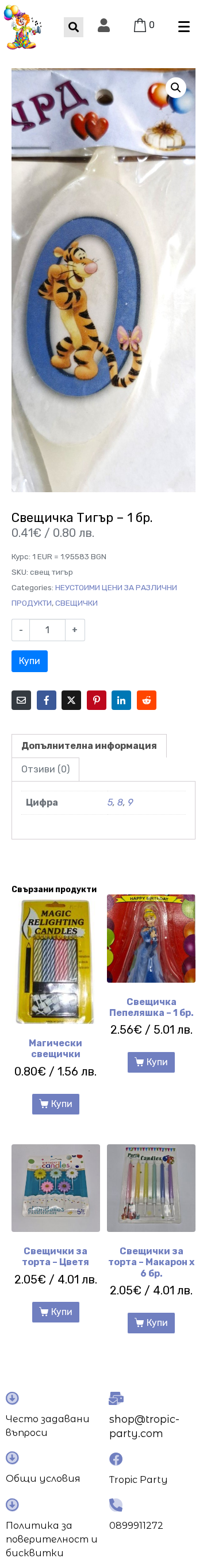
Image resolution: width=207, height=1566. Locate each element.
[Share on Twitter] (71, 700)
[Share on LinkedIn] (121, 700)
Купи (29, 661)
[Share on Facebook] (46, 700)
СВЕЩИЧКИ (76, 602)
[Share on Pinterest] (96, 700)
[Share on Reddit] (146, 700)
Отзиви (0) (45, 769)
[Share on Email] (21, 700)
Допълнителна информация (89, 745)
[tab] (89, 746)
